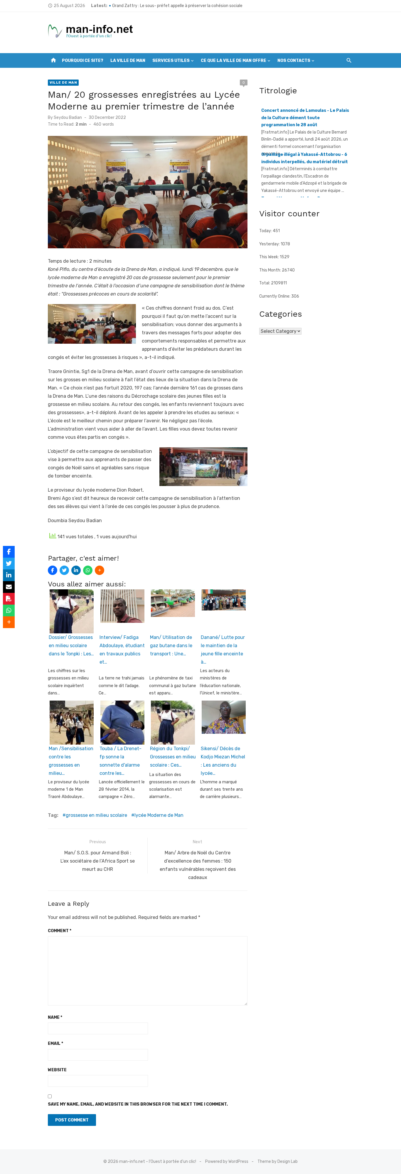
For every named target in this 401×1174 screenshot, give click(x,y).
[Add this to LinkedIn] (76, 570)
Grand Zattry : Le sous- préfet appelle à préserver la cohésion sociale (177, 5)
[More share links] (99, 570)
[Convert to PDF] (9, 599)
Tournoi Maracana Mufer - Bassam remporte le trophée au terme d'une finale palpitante (306, 178)
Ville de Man (63, 82)
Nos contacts (293, 60)
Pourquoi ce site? (82, 60)
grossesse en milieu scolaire (96, 815)
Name (55, 1017)
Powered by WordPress (226, 1161)
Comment (59, 930)
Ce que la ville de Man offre (233, 60)
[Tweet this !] (64, 570)
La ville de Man (127, 60)
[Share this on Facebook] (52, 570)
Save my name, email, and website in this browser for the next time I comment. (138, 1104)
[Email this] (9, 587)
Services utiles (171, 60)
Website (57, 1069)
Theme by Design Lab (277, 1161)
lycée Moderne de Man (158, 815)
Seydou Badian (68, 117)
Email (55, 1043)
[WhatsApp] (87, 570)
